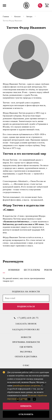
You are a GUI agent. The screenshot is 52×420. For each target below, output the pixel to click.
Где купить (26, 347)
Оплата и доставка (26, 356)
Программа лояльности (26, 342)
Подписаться (26, 306)
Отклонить (26, 414)
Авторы (29, 16)
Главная (6, 16)
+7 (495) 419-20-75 (28, 318)
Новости (26, 337)
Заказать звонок (25, 324)
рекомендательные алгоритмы (26, 385)
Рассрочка (26, 352)
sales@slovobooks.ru (26, 329)
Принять (26, 406)
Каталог (17, 16)
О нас (26, 365)
